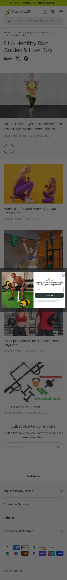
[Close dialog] (63, 275)
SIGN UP (49, 295)
